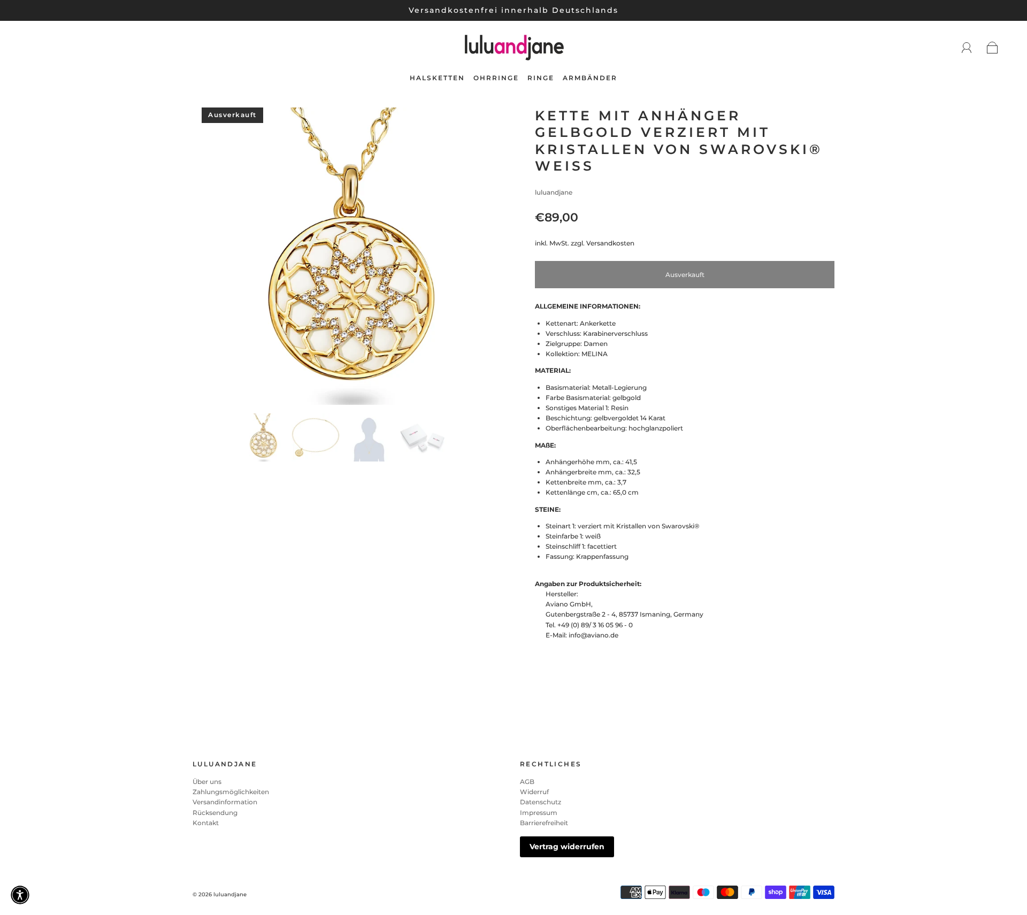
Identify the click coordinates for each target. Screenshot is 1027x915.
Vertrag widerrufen (567, 846)
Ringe (540, 78)
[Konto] (966, 47)
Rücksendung (215, 813)
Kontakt (206, 823)
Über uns (207, 782)
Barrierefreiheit (544, 823)
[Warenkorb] (992, 48)
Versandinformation (225, 802)
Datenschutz (540, 802)
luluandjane (553, 192)
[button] (223, 258)
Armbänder (590, 78)
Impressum (538, 813)
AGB (527, 782)
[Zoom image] (342, 258)
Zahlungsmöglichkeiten (231, 792)
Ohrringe (496, 78)
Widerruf (534, 792)
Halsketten (437, 78)
